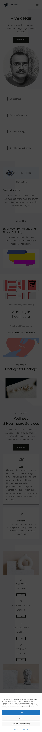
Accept (21, 713)
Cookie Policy (16, 729)
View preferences (21, 724)
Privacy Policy (24, 729)
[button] (39, 695)
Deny (21, 718)
